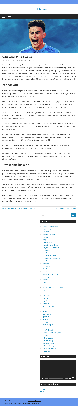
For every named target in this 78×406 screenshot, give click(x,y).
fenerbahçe (46, 266)
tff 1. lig (45, 322)
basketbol (46, 232)
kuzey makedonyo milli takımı (53, 288)
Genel (33, 60)
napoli (45, 301)
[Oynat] (43, 378)
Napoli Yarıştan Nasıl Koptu (65, 208)
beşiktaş (45, 237)
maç (44, 290)
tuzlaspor (46, 335)
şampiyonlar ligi (48, 306)
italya (44, 282)
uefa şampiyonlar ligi (50, 349)
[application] (58, 370)
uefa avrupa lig (48, 338)
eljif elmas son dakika (50, 261)
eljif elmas (46, 250)
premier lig (46, 303)
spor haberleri (47, 314)
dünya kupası (47, 242)
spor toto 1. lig (47, 317)
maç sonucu (47, 295)
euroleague (46, 264)
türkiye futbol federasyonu (52, 333)
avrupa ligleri (47, 229)
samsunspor (47, 309)
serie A (45, 311)
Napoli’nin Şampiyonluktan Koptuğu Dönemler (19, 208)
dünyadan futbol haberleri (51, 245)
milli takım (46, 298)
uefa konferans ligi (49, 343)
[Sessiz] (70, 378)
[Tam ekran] (73, 378)
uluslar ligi (46, 351)
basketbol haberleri (49, 234)
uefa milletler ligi (48, 346)
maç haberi (46, 293)
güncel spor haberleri (50, 277)
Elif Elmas (39, 9)
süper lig (46, 319)
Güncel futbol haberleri (50, 274)
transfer (45, 327)
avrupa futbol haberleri (50, 226)
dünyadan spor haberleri (51, 248)
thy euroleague (48, 325)
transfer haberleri (48, 330)
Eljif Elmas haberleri (49, 256)
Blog (44, 240)
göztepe (45, 272)
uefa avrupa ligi (48, 341)
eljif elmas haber (48, 253)
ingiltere (45, 280)
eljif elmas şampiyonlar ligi (52, 258)
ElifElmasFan (23, 60)
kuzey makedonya (49, 285)
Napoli (42, 389)
